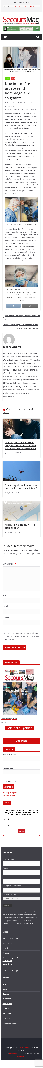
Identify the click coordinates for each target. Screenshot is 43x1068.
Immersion (7, 999)
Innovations (7, 1004)
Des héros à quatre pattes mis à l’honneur (22, 317)
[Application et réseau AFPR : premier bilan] (22, 502)
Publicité (6, 948)
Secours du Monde (10, 1023)
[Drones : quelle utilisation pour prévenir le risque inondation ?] (22, 463)
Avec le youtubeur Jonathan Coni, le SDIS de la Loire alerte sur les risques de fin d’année (20, 445)
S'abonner (21, 740)
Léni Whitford (25, 109)
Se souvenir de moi (12, 781)
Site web (6, 617)
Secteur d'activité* (10, 895)
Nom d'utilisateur (9, 755)
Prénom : (6, 877)
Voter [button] (21, 831)
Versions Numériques (11, 971)
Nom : (5, 868)
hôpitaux (9, 109)
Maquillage (7, 1013)
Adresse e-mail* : (9, 859)
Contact (6, 953)
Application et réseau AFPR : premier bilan (20, 526)
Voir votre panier (9, 795)
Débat (5, 984)
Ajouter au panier (20, 728)
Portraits (6, 1018)
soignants (34, 109)
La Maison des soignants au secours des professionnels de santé (20, 326)
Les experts (7, 943)
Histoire (6, 994)
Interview (6, 1008)
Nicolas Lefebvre (12, 103)
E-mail (6, 606)
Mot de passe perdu (10, 793)
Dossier (5, 989)
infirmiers (16, 109)
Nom (5, 595)
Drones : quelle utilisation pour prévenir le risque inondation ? (21, 487)
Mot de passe (8, 768)
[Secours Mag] (5, 37)
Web (13, 78)
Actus (7, 78)
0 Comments (11, 106)
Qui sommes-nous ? (10, 938)
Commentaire (9, 564)
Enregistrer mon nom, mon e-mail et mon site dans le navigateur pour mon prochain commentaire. (21, 636)
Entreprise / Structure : (12, 886)
